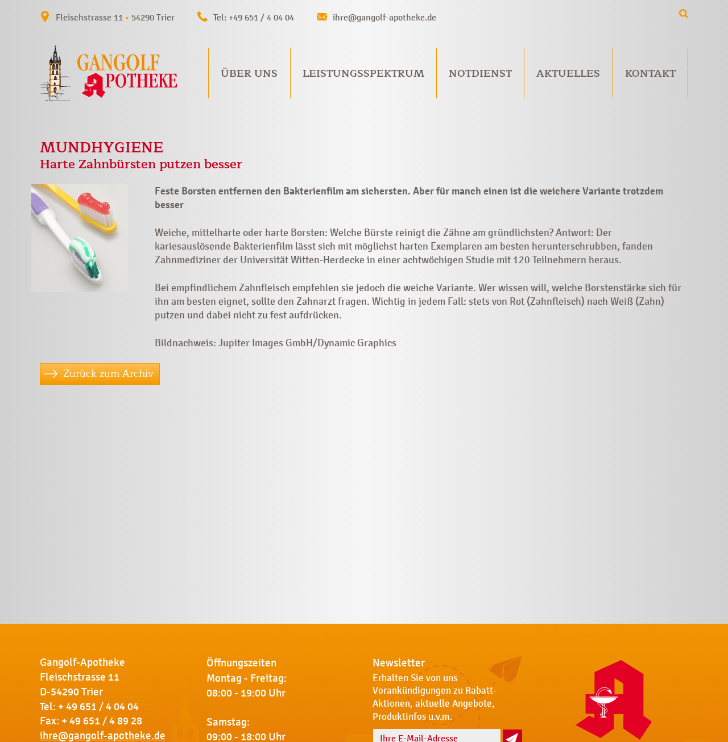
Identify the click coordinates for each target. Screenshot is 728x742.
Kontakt (650, 73)
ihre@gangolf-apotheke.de (384, 17)
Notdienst (480, 73)
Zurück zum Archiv (108, 373)
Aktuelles (568, 73)
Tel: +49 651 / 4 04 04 (253, 17)
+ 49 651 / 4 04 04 (98, 706)
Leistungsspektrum (363, 73)
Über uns (249, 73)
